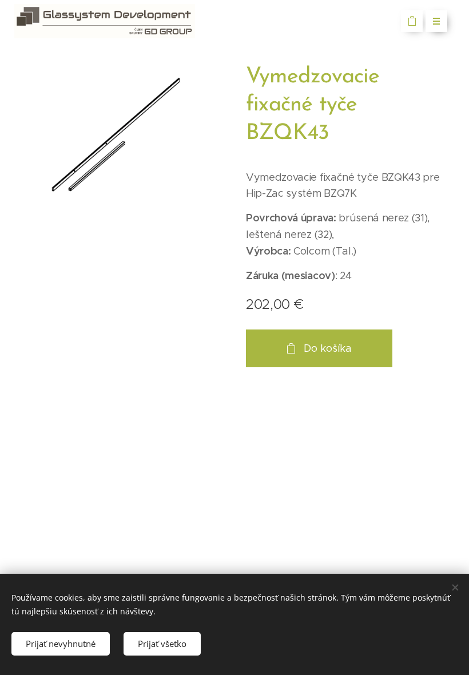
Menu (436, 21)
